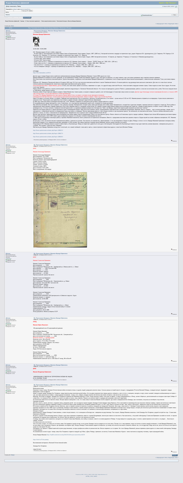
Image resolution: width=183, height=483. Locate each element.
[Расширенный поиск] (146, 14)
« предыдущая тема (161, 23)
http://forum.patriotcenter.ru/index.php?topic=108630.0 (48, 136)
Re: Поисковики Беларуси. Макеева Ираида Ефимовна (50, 145)
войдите (15, 9)
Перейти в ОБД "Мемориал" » (168, 3)
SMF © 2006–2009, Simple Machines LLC (98, 474)
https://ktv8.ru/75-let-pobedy (41, 439)
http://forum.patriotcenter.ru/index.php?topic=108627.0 (48, 133)
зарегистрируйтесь (25, 9)
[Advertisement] (91, 467)
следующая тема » (172, 23)
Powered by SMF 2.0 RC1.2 (82, 474)
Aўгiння (8, 30)
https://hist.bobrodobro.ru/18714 (42, 73)
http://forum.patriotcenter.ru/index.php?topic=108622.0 (48, 130)
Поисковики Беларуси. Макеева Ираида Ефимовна (49, 30)
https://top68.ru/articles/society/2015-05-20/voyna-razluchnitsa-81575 (66, 434)
